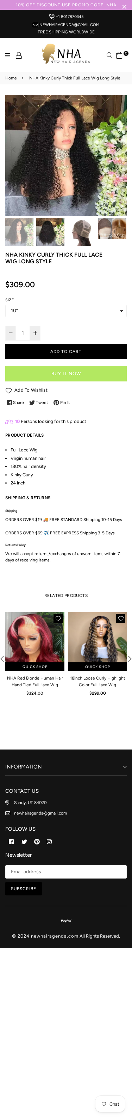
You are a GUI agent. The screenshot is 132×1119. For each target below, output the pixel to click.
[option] (66, 155)
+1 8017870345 (69, 16)
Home (11, 78)
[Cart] (119, 54)
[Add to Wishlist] (58, 618)
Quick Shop (35, 666)
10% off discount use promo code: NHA (66, 4)
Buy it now (66, 373)
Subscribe (23, 888)
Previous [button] (14, 149)
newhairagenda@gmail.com (68, 24)
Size (9, 300)
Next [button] (118, 149)
